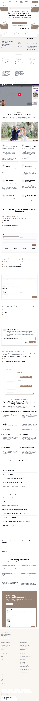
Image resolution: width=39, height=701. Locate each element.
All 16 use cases (4, 693)
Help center (3, 677)
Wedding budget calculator (25, 655)
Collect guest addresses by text (8, 565)
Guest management (4, 648)
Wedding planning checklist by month (28, 565)
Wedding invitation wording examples (28, 573)
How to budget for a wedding (25, 656)
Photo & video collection (5, 645)
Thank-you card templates (24, 645)
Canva (2, 659)
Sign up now (9, 604)
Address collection (4, 646)
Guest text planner (23, 663)
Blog (2, 676)
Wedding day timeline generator (8, 573)
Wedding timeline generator (25, 658)
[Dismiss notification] (16, 696)
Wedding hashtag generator (8, 580)
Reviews (2, 680)
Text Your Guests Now (19, 22)
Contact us (3, 683)
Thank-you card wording (24, 667)
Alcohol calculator (23, 659)
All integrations (3, 660)
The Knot (2, 655)
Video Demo (21, 2)
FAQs (2, 679)
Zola (2, 656)
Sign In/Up (35, 2)
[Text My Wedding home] (5, 632)
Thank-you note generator (24, 666)
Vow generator (22, 662)
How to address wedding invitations (26, 670)
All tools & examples (23, 672)
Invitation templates (23, 642)
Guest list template (23, 646)
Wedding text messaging (5, 642)
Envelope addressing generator (25, 669)
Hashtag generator (23, 660)
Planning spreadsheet (24, 648)
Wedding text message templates (26, 665)
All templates (22, 649)
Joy (1, 658)
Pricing (17, 1)
